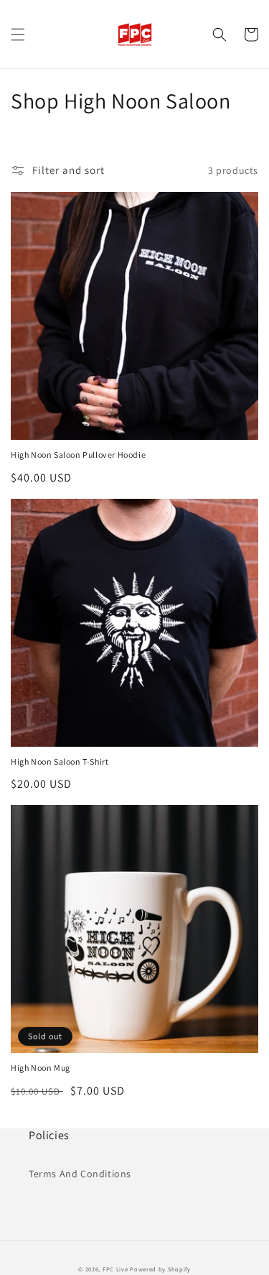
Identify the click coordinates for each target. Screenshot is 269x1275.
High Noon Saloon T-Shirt (59, 761)
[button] (18, 34)
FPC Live (115, 1269)
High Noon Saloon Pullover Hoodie (78, 454)
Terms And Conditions (80, 1173)
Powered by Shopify (160, 1269)
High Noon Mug (40, 1067)
